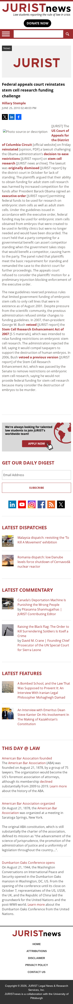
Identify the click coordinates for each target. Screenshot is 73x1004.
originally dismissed (23, 168)
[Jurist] (36, 9)
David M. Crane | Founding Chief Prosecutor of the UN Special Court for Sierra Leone (43, 645)
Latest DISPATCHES (24, 527)
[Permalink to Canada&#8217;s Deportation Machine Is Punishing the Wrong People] (8, 603)
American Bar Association (27, 763)
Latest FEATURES (22, 673)
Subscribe (36, 487)
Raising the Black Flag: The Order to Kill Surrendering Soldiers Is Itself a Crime (43, 631)
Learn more (58, 786)
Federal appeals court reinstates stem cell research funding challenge (33, 90)
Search (67, 34)
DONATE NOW (37, 23)
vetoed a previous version (38, 357)
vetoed (31, 325)
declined (46, 781)
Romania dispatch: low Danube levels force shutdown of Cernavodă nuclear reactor (44, 562)
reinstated (10, 149)
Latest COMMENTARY (27, 590)
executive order (14, 196)
